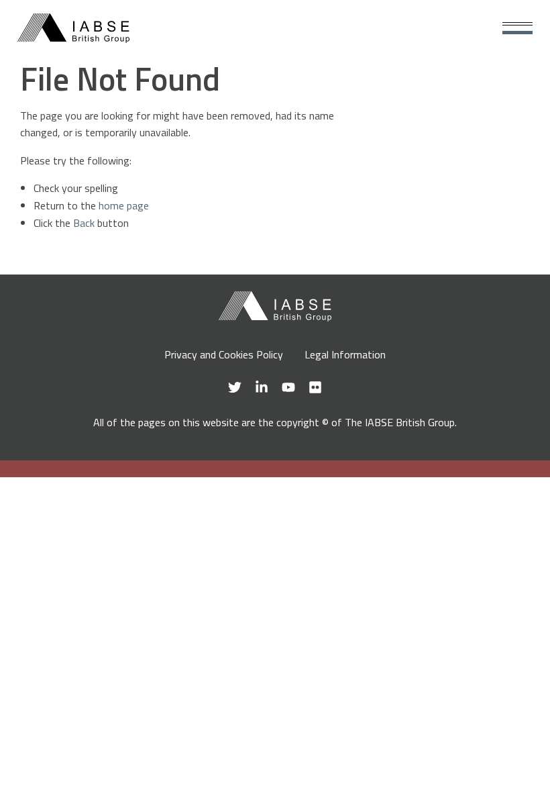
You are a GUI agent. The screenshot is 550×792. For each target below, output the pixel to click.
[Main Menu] (517, 28)
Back (84, 223)
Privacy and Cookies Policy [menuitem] (223, 354)
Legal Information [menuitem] (345, 354)
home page (124, 205)
